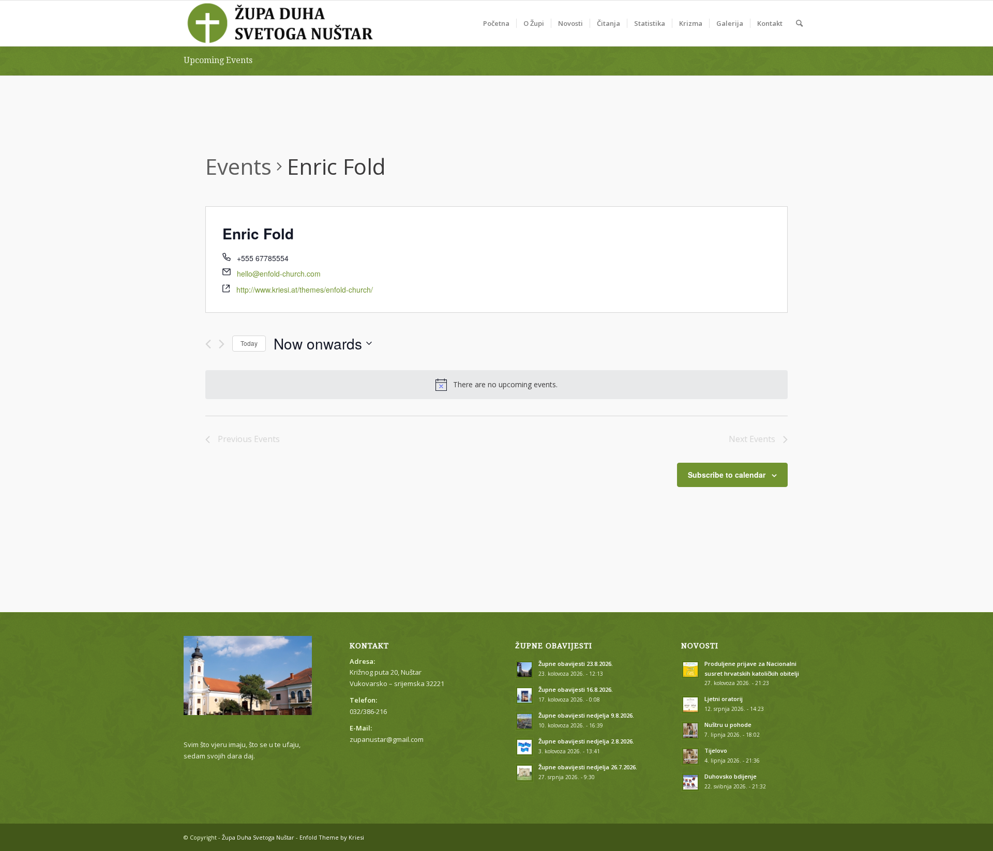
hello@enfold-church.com (279, 273)
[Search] (799, 23)
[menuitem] (496, 23)
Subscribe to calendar (726, 474)
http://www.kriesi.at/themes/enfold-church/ (304, 289)
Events (238, 166)
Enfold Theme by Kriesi (331, 837)
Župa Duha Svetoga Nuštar (258, 837)
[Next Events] (221, 344)
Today (249, 343)
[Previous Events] (208, 344)
